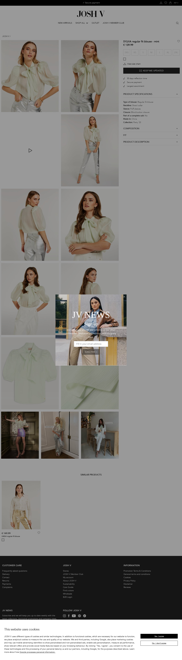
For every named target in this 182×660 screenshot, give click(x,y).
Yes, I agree (159, 636)
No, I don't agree (159, 643)
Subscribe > (91, 352)
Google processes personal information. (37, 652)
